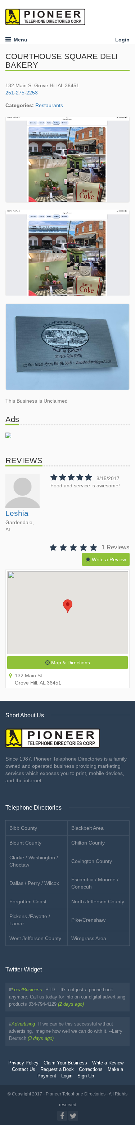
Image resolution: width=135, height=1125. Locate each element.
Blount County (25, 843)
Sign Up (85, 1076)
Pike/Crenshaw (88, 920)
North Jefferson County (97, 901)
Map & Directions (70, 662)
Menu (19, 40)
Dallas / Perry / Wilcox (34, 883)
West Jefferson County (35, 938)
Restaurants (49, 105)
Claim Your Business (65, 1063)
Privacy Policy (23, 1063)
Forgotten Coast (27, 901)
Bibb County (23, 828)
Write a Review (108, 559)
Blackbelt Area (87, 828)
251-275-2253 (21, 93)
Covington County (91, 861)
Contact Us (23, 1069)
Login (122, 40)
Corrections (91, 1069)
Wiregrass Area (88, 938)
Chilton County (88, 843)
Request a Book (57, 1069)
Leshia (16, 513)
